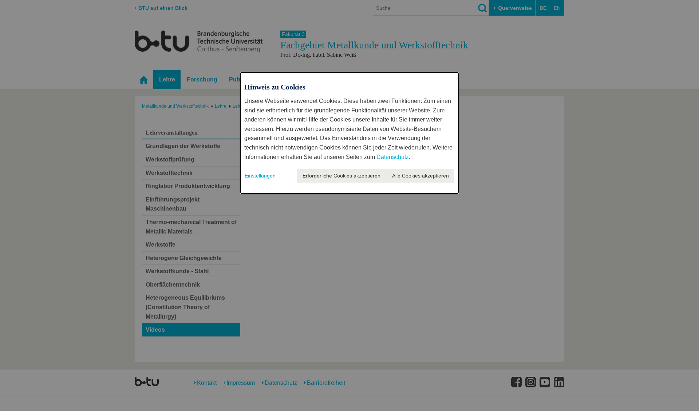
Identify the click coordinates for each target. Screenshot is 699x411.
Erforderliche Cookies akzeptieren (341, 176)
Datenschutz (392, 157)
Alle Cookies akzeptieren (420, 176)
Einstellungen (260, 176)
